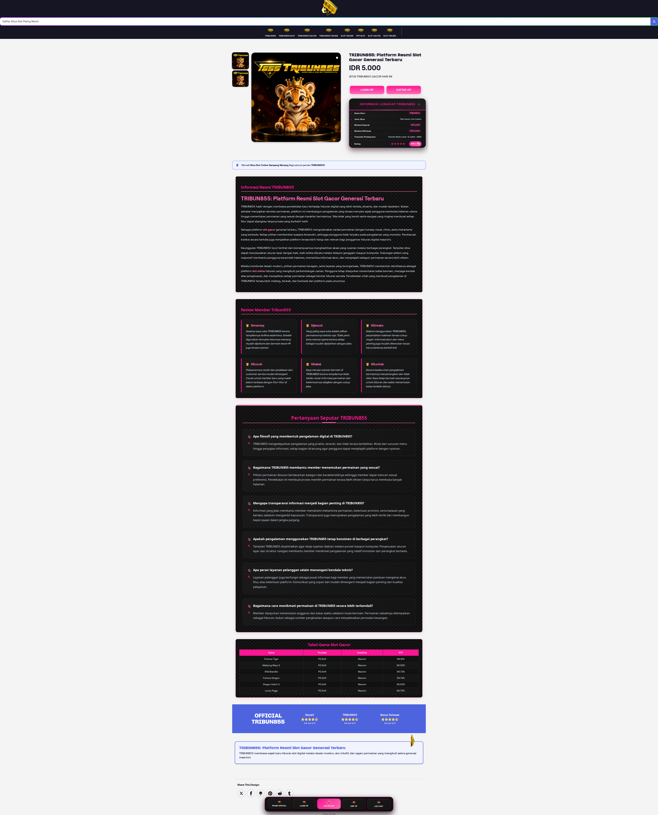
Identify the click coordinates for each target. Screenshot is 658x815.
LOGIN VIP (367, 89)
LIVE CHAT (378, 806)
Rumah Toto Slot (329, 814)
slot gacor (269, 229)
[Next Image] (338, 97)
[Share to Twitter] (241, 793)
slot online (258, 271)
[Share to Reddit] (280, 793)
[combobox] (325, 21)
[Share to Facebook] (251, 793)
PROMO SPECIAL (279, 806)
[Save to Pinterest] (270, 793)
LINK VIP (353, 806)
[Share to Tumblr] (289, 793)
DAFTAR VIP (403, 89)
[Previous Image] (254, 97)
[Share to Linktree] (261, 793)
